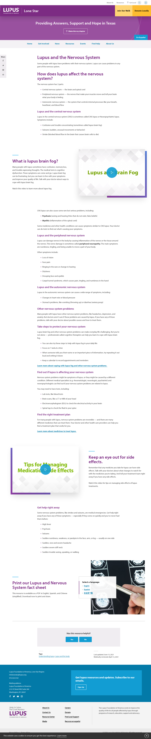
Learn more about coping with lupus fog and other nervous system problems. (72, 365)
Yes (72, 639)
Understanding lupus (46, 656)
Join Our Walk (123, 10)
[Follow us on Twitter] (14, 696)
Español (87, 589)
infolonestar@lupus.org (17, 675)
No (85, 639)
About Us (110, 3)
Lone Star (31, 11)
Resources (120, 3)
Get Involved (43, 44)
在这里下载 (88, 593)
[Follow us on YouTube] (18, 696)
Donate (68, 712)
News (57, 44)
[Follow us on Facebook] (10, 696)
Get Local (132, 3)
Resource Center (48, 717)
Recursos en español (72, 721)
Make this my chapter (76, 31)
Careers (68, 708)
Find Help (96, 44)
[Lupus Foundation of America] (11, 11)
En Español (140, 37)
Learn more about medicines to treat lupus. (56, 431)
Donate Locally (142, 10)
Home (29, 44)
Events (83, 44)
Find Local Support (72, 717)
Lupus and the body (62, 656)
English (86, 586)
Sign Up (81, 687)
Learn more (62, 735)
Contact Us (46, 712)
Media (44, 721)
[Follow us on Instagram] (22, 696)
